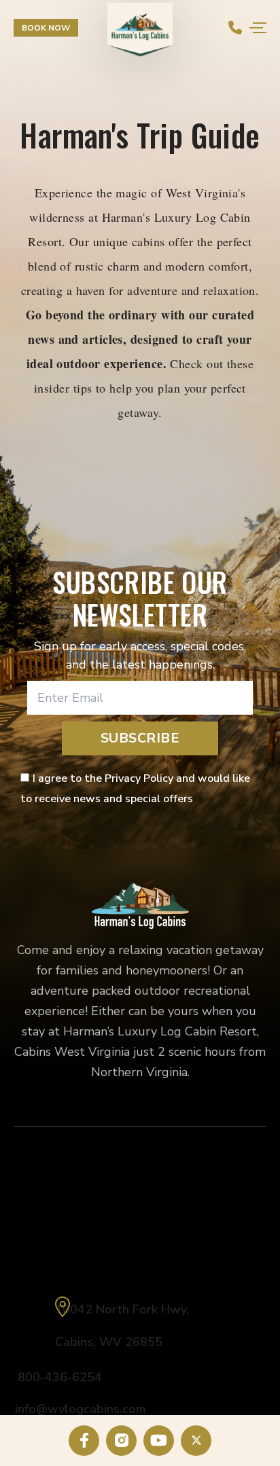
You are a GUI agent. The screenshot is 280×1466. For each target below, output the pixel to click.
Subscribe (140, 738)
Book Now (46, 27)
